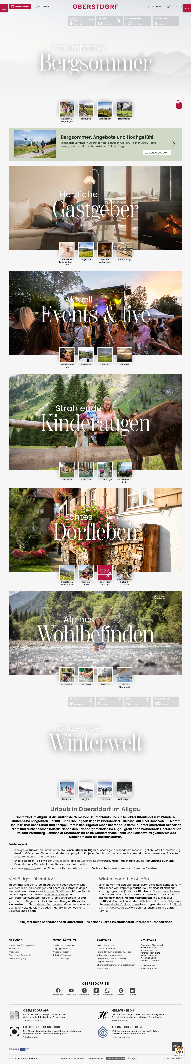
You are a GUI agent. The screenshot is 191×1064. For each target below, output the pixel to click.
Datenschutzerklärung (123, 555)
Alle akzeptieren (131, 547)
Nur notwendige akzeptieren (92, 547)
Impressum (142, 555)
